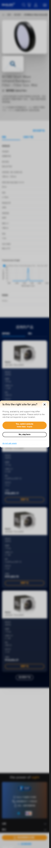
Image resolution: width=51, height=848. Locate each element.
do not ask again (9, 443)
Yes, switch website (24, 425)
